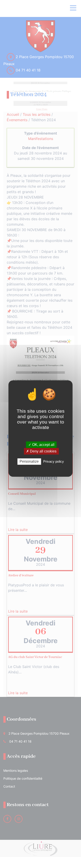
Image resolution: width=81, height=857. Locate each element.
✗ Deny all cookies (41, 451)
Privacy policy (53, 462)
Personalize (29, 462)
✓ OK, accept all (41, 445)
